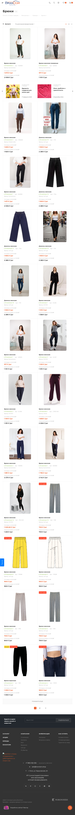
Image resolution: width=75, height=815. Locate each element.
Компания (25, 733)
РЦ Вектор (24, 750)
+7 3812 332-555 (31, 763)
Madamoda (12, 142)
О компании (25, 737)
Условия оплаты (63, 737)
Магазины (42, 737)
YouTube (35, 786)
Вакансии (7, 744)
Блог (22, 742)
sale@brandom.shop (39, 767)
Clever (45, 413)
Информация (44, 733)
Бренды (6, 741)
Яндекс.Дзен (49, 786)
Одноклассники (40, 786)
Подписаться (63, 720)
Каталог (6, 733)
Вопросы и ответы (44, 740)
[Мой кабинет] (58, 3)
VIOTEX (45, 305)
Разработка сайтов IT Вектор (19, 807)
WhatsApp (44, 786)
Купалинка (12, 67)
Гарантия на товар (64, 742)
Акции (5, 737)
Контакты (24, 740)
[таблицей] (71, 24)
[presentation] (2, 91)
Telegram (30, 786)
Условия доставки (64, 740)
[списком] (69, 24)
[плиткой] (66, 24)
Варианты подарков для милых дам (27, 90)
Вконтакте (26, 786)
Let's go (45, 142)
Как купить (63, 733)
